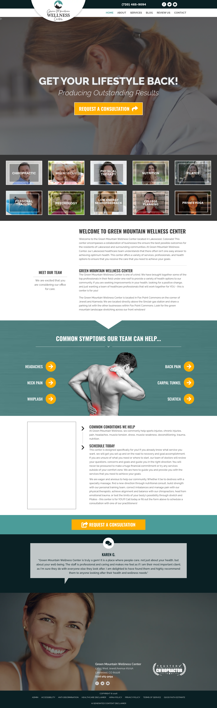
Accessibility (48, 697)
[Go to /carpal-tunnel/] (176, 383)
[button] (108, 524)
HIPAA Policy (115, 697)
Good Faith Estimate (174, 697)
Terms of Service (152, 697)
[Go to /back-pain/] (176, 366)
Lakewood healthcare (105, 251)
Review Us (163, 12)
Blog (149, 12)
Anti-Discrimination (68, 697)
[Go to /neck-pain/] (39, 383)
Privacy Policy (132, 697)
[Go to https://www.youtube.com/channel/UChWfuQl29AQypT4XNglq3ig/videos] (175, 5)
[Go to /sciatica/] (176, 399)
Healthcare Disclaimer (94, 697)
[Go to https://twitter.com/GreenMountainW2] (169, 5)
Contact (180, 12)
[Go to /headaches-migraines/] (39, 366)
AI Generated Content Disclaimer (108, 703)
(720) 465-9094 (134, 4)
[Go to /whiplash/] (39, 399)
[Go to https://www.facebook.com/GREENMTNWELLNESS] (164, 5)
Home (109, 12)
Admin (35, 697)
